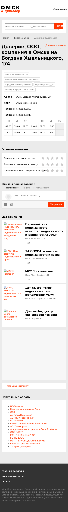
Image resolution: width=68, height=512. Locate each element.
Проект (6, 481)
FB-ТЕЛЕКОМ (17, 438)
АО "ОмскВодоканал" (21, 415)
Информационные (13, 476)
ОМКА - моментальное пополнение (28, 423)
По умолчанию (12, 188)
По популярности (41, 188)
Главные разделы (13, 471)
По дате (26, 188)
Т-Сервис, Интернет (20, 446)
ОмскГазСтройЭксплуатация (25, 443)
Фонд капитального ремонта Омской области (33, 429)
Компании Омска (21, 38)
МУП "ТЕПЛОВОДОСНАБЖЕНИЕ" (27, 440)
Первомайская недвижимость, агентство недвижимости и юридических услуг (44, 229)
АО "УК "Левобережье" (22, 417)
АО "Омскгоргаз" (18, 426)
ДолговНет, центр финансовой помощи (41, 313)
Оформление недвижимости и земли (22, 79)
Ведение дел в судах (44, 84)
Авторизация (60, 9)
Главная (5, 38)
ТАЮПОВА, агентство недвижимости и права (42, 253)
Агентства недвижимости (16, 74)
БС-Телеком (16, 406)
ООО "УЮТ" (16, 432)
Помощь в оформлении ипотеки (19, 90)
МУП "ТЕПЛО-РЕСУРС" (22, 435)
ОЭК (12, 412)
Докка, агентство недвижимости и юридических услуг (39, 291)
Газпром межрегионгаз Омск (25, 409)
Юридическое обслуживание (18, 84)
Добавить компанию (56, 45)
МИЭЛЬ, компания (39, 271)
